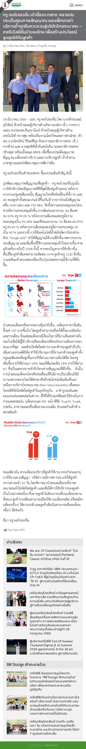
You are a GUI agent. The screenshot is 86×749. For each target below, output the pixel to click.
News (33, 45)
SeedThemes (51, 745)
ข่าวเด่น (52, 45)
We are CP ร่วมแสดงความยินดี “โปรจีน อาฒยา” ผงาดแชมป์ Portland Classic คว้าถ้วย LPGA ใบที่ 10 (54, 554)
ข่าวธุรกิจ (42, 45)
